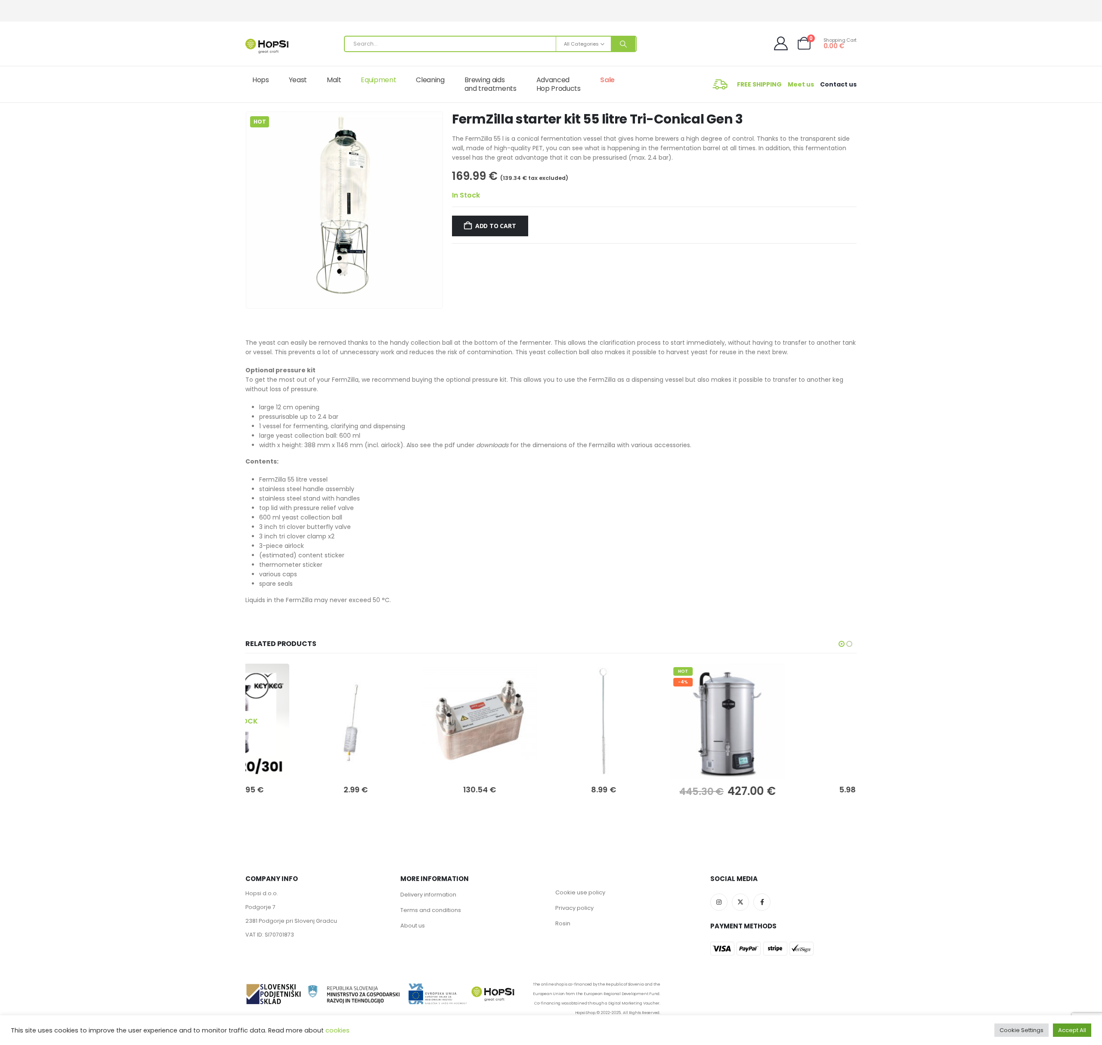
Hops (260, 80)
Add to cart (495, 226)
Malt (334, 80)
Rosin (562, 923)
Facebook (762, 902)
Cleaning (430, 80)
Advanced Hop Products (558, 84)
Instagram (718, 902)
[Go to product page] (303, 721)
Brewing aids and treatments (490, 84)
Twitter (740, 902)
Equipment (378, 80)
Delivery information (428, 894)
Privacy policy (574, 908)
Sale (607, 80)
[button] (247, 210)
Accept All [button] (1072, 1030)
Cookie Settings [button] (1021, 1030)
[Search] (623, 44)
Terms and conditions (430, 910)
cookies (337, 1030)
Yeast (298, 80)
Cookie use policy (580, 892)
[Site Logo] (266, 46)
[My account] (782, 43)
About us (412, 925)
